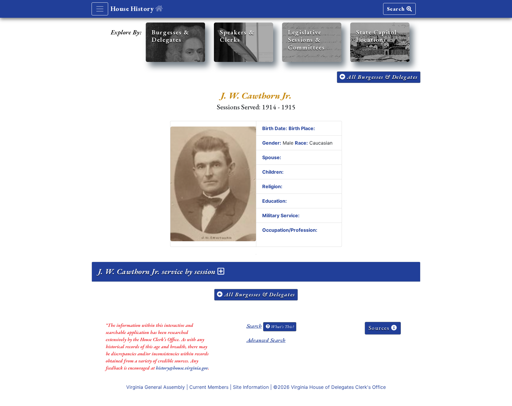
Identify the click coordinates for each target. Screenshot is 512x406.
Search (397, 8)
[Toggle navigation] (100, 8)
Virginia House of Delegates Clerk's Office (338, 387)
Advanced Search (266, 340)
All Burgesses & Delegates (381, 77)
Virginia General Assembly (155, 387)
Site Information (251, 387)
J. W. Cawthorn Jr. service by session (157, 271)
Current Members (208, 387)
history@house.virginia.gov (182, 368)
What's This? (282, 326)
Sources (380, 328)
